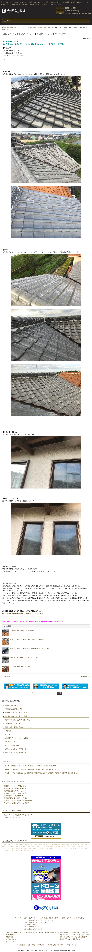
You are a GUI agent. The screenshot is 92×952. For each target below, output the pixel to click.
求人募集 (41, 945)
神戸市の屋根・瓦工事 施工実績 (16, 716)
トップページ (16, 918)
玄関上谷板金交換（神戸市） (20, 667)
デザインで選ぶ (11, 939)
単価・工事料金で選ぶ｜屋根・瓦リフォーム (39, 922)
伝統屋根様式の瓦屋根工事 (13, 796)
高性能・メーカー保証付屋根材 (15, 788)
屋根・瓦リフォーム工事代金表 (73, 918)
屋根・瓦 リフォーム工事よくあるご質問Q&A (74, 937)
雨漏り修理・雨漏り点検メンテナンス (18, 727)
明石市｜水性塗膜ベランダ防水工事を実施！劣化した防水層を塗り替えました (32, 769)
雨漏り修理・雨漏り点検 (47, 27)
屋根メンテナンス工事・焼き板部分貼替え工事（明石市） (30, 648)
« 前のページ (7, 676)
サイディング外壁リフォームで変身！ (17, 803)
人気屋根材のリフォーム (13, 742)
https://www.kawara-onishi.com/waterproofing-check (22, 613)
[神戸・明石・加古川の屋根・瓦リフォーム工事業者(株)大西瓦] (13, 13)
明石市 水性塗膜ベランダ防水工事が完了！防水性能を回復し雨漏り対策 (30, 766)
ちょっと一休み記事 (12, 745)
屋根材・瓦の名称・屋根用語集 (70, 939)
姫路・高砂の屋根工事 (12, 723)
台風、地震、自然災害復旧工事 (16, 753)
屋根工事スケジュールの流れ (33, 929)
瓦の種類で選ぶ (11, 935)
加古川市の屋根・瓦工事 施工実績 (17, 720)
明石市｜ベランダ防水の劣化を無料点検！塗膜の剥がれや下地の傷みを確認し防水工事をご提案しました (41, 773)
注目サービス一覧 (30, 924)
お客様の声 (8, 734)
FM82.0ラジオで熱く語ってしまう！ (17, 817)
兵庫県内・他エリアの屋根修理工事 (29, 27)
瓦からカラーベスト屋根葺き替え (16, 793)
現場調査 (8, 731)
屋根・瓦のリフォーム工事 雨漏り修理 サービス (41, 918)
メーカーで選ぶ (11, 941)
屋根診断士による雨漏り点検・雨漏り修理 (74, 932)
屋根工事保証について (31, 927)
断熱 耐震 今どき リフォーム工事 (16, 738)
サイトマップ (72, 945)
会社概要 (22, 945)
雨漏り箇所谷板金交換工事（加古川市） (24, 658)
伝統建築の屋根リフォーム (13, 791)
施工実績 (31, 945)
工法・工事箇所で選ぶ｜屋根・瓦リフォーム (39, 920)
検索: (32, 693)
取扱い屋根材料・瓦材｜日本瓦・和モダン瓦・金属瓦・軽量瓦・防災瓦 (31, 932)
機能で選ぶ (9, 937)
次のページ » (85, 676)
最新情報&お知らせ (12, 27)
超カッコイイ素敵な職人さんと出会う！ (18, 815)
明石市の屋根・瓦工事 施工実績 (16, 712)
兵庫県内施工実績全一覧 (13, 709)
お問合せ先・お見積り (56, 945)
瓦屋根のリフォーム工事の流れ (15, 786)
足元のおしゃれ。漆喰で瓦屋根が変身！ (18, 800)
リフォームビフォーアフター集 (16, 749)
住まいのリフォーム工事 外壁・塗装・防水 (74, 935)
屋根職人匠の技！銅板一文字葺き (16, 798)
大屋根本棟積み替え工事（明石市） (22, 630)
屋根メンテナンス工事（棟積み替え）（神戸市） (27, 639)
